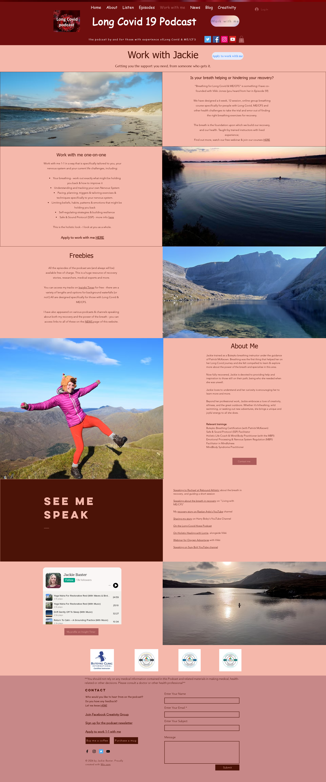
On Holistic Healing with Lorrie (190, 533)
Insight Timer (86, 287)
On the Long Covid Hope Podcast (192, 525)
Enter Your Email (174, 707)
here (111, 217)
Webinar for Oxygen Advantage (191, 540)
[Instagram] (224, 39)
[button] (241, 39)
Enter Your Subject (175, 721)
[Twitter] (207, 39)
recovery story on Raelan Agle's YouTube (200, 511)
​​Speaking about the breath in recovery (194, 500)
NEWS (89, 321)
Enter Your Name (175, 693)
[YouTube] (232, 39)
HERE (266, 139)
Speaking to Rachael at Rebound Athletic (196, 490)
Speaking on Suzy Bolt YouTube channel (195, 547)
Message (170, 737)
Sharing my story (182, 518)
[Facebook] (216, 39)
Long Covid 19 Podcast (144, 21)
